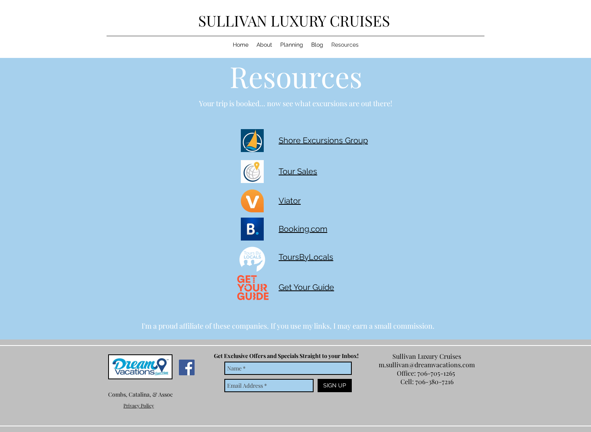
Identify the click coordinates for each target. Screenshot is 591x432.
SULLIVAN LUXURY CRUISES (296, 20)
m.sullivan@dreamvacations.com (427, 364)
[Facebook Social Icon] (187, 367)
